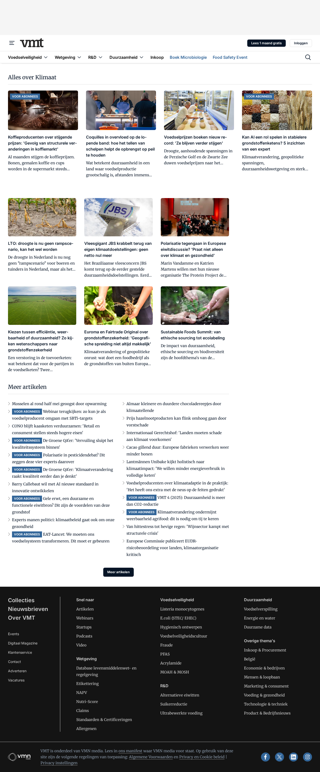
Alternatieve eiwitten (179, 695)
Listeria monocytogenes (182, 609)
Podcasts (84, 636)
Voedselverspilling (261, 609)
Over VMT (21, 617)
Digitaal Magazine (23, 643)
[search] (308, 57)
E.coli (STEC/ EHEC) (178, 618)
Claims (82, 710)
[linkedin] (293, 756)
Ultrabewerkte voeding (181, 713)
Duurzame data (258, 627)
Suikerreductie (173, 704)
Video (81, 645)
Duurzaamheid (258, 599)
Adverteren (17, 671)
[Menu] (12, 43)
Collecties (21, 600)
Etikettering (87, 683)
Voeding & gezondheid (264, 695)
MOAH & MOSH (174, 672)
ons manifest (130, 750)
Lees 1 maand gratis (266, 43)
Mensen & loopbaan (262, 677)
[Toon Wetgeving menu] (79, 57)
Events (13, 634)
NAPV (81, 692)
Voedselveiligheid (177, 599)
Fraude (166, 645)
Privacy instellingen (59, 762)
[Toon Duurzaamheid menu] (141, 57)
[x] (279, 756)
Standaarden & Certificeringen (104, 719)
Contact (14, 661)
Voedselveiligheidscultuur (183, 636)
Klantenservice (20, 652)
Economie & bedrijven (264, 668)
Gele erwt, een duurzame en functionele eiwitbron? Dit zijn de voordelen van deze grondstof (61, 505)
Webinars (84, 618)
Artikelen (85, 609)
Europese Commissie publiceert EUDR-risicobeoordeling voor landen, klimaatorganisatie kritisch (172, 548)
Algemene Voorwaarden (151, 756)
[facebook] (265, 756)
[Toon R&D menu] (101, 57)
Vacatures (16, 680)
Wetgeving (86, 658)
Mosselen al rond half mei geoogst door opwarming (59, 403)
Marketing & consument (266, 686)
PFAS (165, 654)
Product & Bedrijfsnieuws (267, 713)
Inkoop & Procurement (265, 650)
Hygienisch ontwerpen (181, 627)
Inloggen (301, 43)
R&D (164, 685)
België (249, 659)
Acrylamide (171, 663)
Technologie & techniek (266, 704)
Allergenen (86, 728)
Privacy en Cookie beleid (201, 756)
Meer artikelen (118, 572)
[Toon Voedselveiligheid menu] (46, 57)
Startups (84, 627)
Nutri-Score (87, 701)
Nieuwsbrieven (28, 609)
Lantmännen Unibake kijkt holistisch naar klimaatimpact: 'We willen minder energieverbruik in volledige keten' (175, 468)
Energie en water (259, 618)
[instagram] (307, 756)
